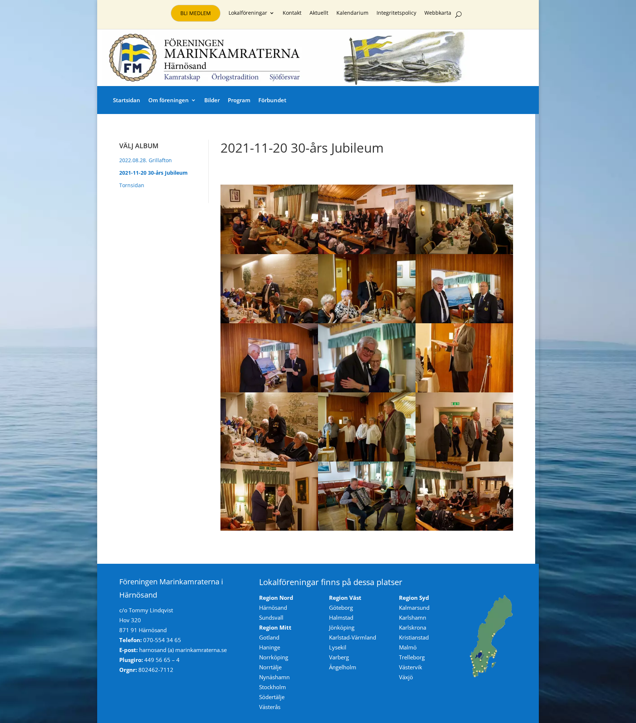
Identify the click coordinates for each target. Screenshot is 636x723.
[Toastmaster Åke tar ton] (367, 321)
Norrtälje (270, 667)
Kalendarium (352, 13)
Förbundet (272, 100)
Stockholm (272, 687)
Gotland (269, 637)
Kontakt (292, 13)
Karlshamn (412, 617)
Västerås (269, 706)
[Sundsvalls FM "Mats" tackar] (269, 459)
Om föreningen (168, 100)
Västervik (410, 667)
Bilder (212, 100)
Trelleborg (412, 657)
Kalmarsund (414, 607)
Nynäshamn (274, 677)
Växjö (406, 677)
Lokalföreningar (248, 13)
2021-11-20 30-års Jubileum (153, 172)
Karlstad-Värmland (352, 637)
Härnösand (273, 607)
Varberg (339, 657)
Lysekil (337, 647)
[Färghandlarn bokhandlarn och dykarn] (464, 459)
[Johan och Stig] (367, 528)
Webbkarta (437, 13)
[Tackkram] (367, 390)
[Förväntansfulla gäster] (269, 252)
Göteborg (341, 607)
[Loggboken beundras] (269, 390)
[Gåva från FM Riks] (464, 321)
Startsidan (126, 100)
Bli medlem (195, 13)
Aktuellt (319, 13)
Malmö (408, 647)
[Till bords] (464, 252)
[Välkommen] (367, 252)
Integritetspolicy (396, 13)
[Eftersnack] (464, 528)
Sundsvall (271, 617)
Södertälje (272, 697)
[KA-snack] (269, 528)
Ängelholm (342, 667)
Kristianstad (414, 637)
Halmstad (341, 617)
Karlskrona (412, 627)
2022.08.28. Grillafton (145, 160)
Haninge (269, 647)
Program (239, 100)
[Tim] (464, 390)
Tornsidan (131, 185)
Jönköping (341, 627)
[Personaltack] (367, 459)
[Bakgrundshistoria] (269, 321)
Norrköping (273, 657)
